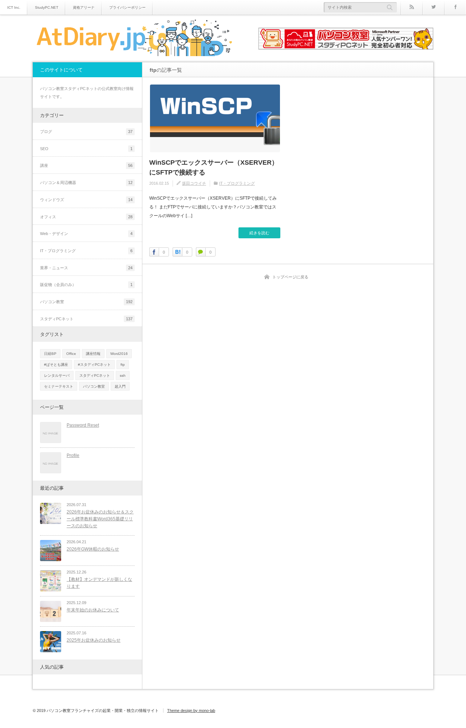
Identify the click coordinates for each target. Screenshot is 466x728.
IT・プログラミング (237, 183)
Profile (73, 455)
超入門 (120, 386)
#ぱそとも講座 (56, 365)
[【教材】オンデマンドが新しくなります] (50, 580)
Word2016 (119, 354)
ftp (123, 365)
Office (71, 354)
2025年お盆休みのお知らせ (94, 640)
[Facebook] (455, 7)
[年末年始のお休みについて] (50, 611)
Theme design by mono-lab (191, 710)
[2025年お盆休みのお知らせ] (50, 641)
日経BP (50, 354)
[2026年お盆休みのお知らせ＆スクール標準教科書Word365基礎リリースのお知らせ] (50, 513)
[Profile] (50, 462)
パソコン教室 (94, 386)
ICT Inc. (13, 7)
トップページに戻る (290, 277)
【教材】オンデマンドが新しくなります (99, 583)
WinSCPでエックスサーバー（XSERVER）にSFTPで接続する (213, 167)
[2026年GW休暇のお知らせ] (50, 550)
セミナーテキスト (58, 386)
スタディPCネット (94, 375)
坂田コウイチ (194, 183)
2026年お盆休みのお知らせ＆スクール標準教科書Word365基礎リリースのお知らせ (100, 518)
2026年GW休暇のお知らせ (93, 549)
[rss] (411, 7)
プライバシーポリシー (127, 7)
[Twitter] (433, 7)
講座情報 (93, 354)
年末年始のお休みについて (93, 609)
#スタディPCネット (94, 365)
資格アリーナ (84, 7)
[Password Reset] (50, 432)
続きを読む (259, 233)
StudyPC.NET (46, 7)
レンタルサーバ (57, 375)
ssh (123, 375)
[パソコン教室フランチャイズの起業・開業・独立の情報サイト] (134, 39)
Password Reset (83, 425)
